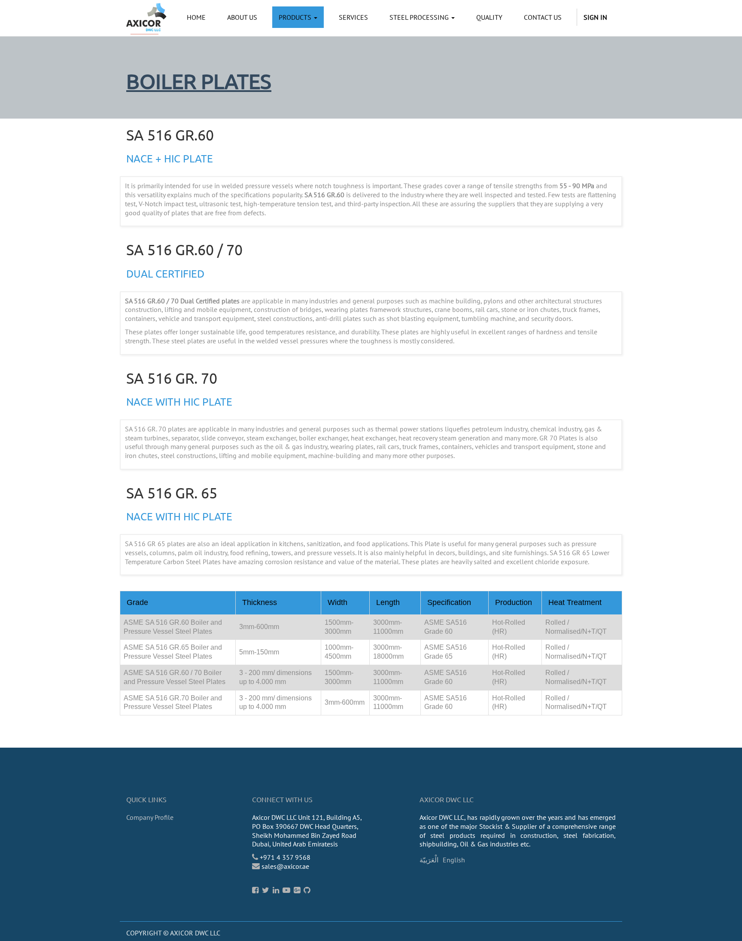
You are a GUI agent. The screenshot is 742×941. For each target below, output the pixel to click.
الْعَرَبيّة (429, 859)
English (454, 859)
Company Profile (149, 817)
